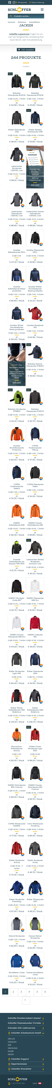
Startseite (11, 22)
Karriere (11, 1054)
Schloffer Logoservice (19, 34)
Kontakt (11, 1051)
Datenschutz (12, 1048)
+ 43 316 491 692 (18, 1083)
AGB (9, 1044)
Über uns (11, 1038)
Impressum (12, 1041)
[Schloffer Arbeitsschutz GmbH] (19, 10)
